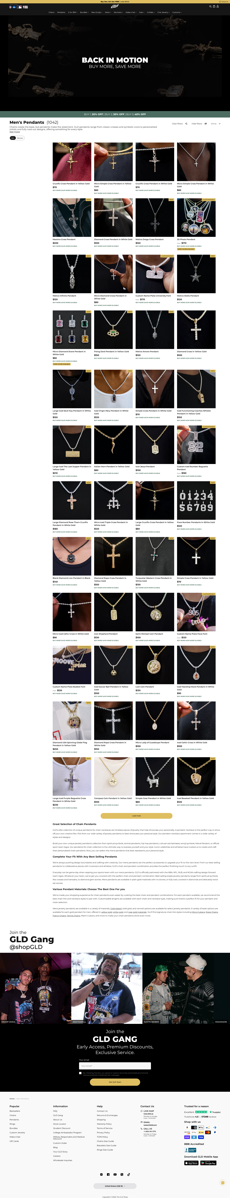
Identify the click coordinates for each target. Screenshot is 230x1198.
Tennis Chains (73, 916)
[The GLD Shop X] (121, 1174)
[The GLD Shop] (115, 7)
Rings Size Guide (105, 1150)
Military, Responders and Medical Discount (69, 1138)
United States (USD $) (114, 1186)
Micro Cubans (198, 912)
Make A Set (15, 1137)
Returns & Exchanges (107, 1115)
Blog (55, 1147)
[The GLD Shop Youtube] (115, 1174)
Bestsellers (15, 1111)
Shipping (101, 1120)
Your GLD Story (60, 1152)
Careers (56, 1156)
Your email (84, 1060)
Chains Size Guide (105, 1141)
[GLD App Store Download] (191, 1163)
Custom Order (60, 1143)
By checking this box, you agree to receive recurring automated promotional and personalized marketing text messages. (115, 1074)
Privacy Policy (103, 1132)
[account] (217, 6)
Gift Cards (14, 1141)
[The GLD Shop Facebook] (108, 1174)
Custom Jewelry (17, 1132)
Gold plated (116, 908)
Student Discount (61, 1128)
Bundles (14, 1128)
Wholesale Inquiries (62, 1160)
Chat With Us (148, 1113)
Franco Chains (59, 916)
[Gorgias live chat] (222, 1182)
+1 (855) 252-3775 (150, 1131)
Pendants (14, 1120)
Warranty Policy (104, 1124)
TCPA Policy (102, 1137)
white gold (118, 912)
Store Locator (59, 1124)
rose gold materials (137, 912)
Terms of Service (104, 1128)
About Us (57, 1120)
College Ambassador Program (67, 1132)
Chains (13, 1115)
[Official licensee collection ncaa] (14, 7)
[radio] (13, 138)
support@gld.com (150, 1125)
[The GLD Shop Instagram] (101, 1174)
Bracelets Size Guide (106, 1145)
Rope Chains (212, 912)
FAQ (55, 1111)
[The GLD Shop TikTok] (128, 1174)
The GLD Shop (122, 1197)
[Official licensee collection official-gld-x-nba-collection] (25, 7)
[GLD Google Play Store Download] (208, 1163)
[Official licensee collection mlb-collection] (19, 7)
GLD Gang (58, 1115)
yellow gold (106, 912)
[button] (210, 6)
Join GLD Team (115, 1082)
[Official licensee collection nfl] (10, 7)
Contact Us (224, 2)
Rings (12, 1124)
